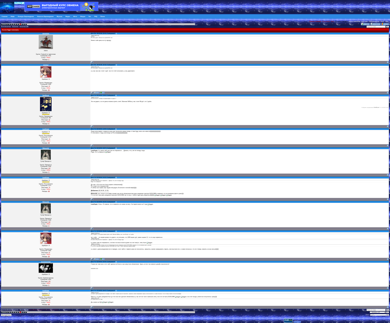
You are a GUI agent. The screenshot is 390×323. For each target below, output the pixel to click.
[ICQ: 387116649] (102, 93)
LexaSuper (45, 129)
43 (116, 95)
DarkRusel (46, 95)
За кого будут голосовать (35, 26)
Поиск (382, 21)
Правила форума (374, 21)
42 (116, 65)
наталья (45, 65)
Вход (332, 21)
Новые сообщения (354, 21)
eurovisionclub (45, 262)
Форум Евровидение (6, 26)
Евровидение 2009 (24, 26)
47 (116, 202)
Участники (364, 21)
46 (116, 177)
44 (116, 129)
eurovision (45, 33)
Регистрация (326, 21)
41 (116, 33)
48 (116, 231)
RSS (386, 21)
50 (116, 290)
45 (116, 148)
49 (116, 262)
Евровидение (15, 26)
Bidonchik (46, 148)
